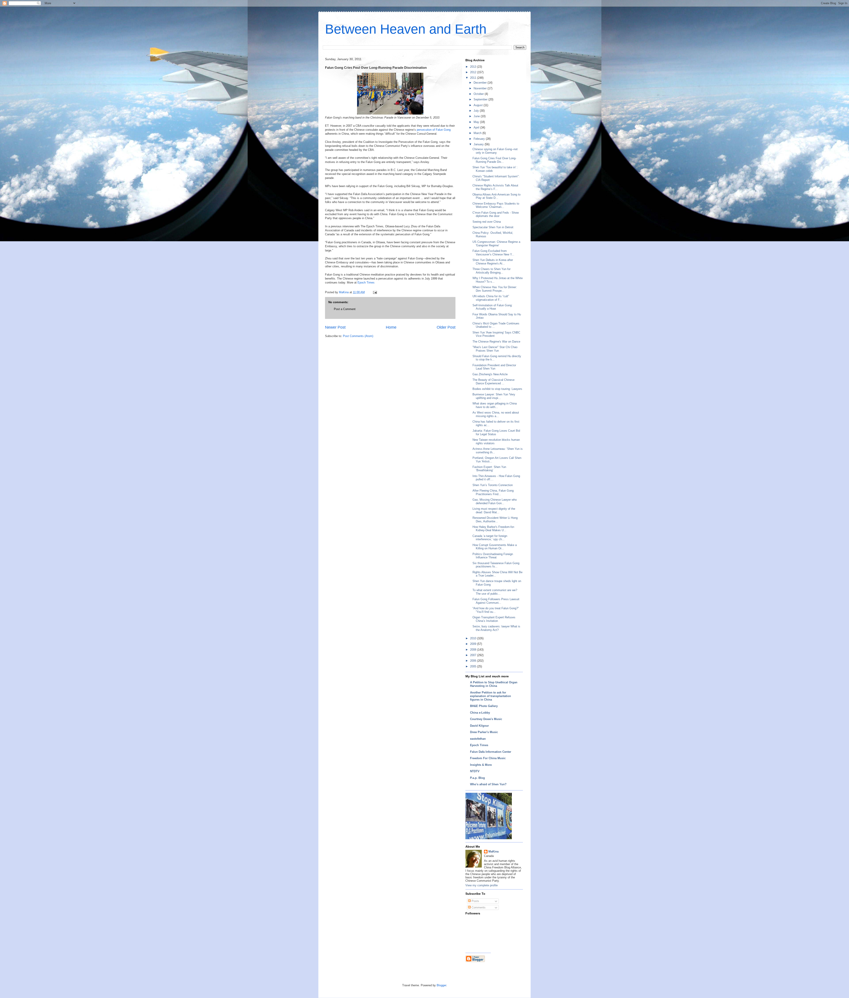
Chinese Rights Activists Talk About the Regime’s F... (495, 187)
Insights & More (481, 764)
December (481, 82)
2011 (473, 77)
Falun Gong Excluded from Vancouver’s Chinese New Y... (493, 252)
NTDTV (475, 771)
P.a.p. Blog (477, 778)
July (477, 110)
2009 (473, 644)
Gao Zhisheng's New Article (490, 374)
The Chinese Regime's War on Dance (496, 341)
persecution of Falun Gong (433, 129)
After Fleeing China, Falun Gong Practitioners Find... (493, 492)
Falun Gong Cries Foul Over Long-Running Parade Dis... (494, 160)
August (479, 105)
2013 (473, 66)
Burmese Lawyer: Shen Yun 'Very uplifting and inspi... (493, 396)
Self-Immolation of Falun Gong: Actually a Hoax (492, 307)
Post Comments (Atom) (358, 336)
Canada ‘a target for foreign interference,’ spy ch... (489, 537)
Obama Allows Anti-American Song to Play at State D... (496, 196)
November (481, 88)
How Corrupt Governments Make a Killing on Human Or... (494, 546)
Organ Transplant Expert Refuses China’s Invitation (493, 619)
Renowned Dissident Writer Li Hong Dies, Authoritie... (495, 519)
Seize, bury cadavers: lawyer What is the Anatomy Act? (496, 628)
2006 (473, 660)
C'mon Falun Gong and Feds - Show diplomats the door (495, 214)
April (477, 127)
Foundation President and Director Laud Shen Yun (494, 367)
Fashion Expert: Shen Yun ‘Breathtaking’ (489, 468)
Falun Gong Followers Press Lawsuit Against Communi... (495, 601)
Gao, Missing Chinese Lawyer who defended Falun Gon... (494, 501)
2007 (473, 655)
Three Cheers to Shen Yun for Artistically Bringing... (491, 270)
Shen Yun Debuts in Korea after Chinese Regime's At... (492, 261)
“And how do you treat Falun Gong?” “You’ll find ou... (495, 610)
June (477, 116)
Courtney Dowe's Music (486, 719)
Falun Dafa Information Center (490, 751)
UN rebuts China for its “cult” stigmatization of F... (490, 298)
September (481, 99)
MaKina (493, 851)
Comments (478, 907)
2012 (473, 72)
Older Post (446, 327)
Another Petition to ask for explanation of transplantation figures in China (490, 696)
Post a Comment (345, 309)
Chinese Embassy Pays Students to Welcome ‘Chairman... (495, 205)
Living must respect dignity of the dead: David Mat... (493, 510)
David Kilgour (479, 725)
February (480, 138)
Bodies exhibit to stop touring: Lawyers (497, 389)
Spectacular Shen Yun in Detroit (492, 227)
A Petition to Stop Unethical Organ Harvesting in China (493, 684)
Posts (475, 901)
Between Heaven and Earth (405, 29)
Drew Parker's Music (484, 732)
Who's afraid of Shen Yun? (488, 784)
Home (391, 327)
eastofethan (478, 738)
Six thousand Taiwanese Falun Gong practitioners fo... (495, 564)
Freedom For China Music (488, 758)
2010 (473, 638)
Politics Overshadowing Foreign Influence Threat (492, 555)
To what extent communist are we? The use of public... (494, 591)
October (479, 94)
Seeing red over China (486, 221)
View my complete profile (481, 885)
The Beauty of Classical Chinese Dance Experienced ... (493, 381)
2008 (473, 649)
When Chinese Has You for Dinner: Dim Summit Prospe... (494, 288)
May (477, 122)
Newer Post (335, 327)
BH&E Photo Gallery (484, 706)
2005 (473, 666)
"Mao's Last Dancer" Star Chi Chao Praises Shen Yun (494, 348)
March (478, 133)
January (479, 144)
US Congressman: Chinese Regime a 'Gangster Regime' (496, 243)
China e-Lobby (480, 712)
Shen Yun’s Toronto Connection (492, 485)
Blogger (441, 985)
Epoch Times (366, 282)
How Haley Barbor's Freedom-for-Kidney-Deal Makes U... (493, 528)
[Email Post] (374, 292)
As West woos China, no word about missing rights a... (495, 414)
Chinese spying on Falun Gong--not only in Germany (495, 150)
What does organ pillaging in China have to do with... (494, 405)
